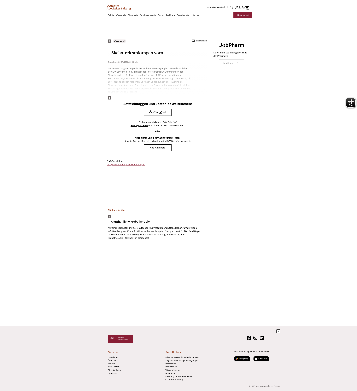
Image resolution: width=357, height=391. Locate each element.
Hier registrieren (139, 125)
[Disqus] (157, 283)
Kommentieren (201, 41)
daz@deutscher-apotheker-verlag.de (126, 164)
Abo (243, 15)
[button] (119, 7)
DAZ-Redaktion (115, 161)
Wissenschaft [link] (119, 41)
